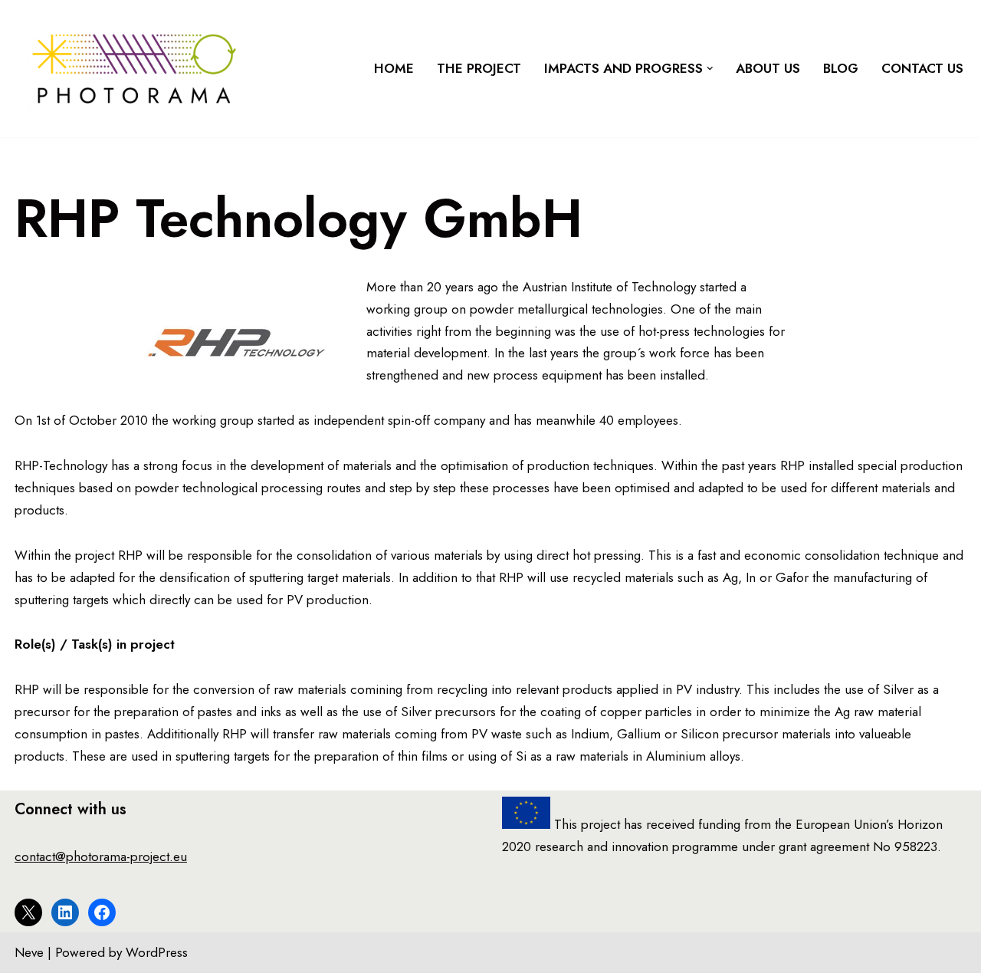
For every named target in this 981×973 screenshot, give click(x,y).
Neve (29, 952)
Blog (840, 68)
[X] (28, 912)
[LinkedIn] (65, 912)
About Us (768, 68)
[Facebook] (102, 912)
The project (479, 68)
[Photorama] (134, 68)
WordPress (157, 952)
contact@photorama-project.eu (101, 856)
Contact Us (922, 68)
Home (394, 68)
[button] (710, 68)
